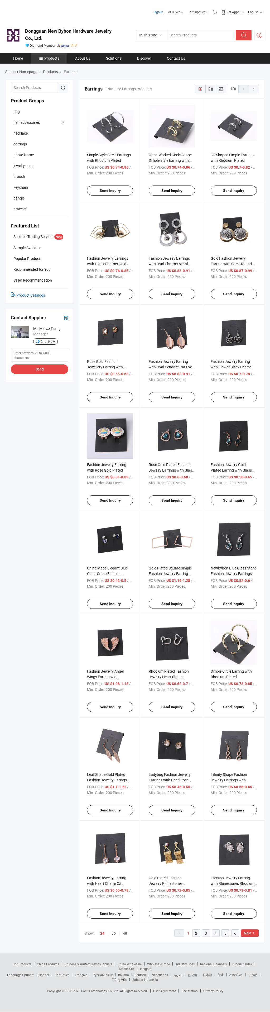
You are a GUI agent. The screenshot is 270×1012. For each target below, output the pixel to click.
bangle (19, 198)
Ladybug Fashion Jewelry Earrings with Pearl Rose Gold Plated (170, 780)
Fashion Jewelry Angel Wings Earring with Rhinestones (105, 677)
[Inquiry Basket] (215, 12)
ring (16, 111)
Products (51, 58)
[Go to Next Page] (254, 89)
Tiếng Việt (119, 979)
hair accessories (26, 122)
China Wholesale (130, 964)
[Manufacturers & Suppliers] (39, 10)
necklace (20, 133)
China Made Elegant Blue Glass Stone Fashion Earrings (107, 574)
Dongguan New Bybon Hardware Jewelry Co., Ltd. (68, 34)
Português (62, 975)
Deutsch (140, 975)
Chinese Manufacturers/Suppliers (88, 964)
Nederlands (160, 975)
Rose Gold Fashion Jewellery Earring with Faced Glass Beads (105, 367)
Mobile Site (126, 969)
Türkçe (252, 975)
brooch (19, 176)
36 (114, 933)
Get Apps (233, 12)
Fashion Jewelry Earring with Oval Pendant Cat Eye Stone (170, 367)
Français (81, 975)
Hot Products (21, 964)
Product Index (242, 964)
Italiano (123, 975)
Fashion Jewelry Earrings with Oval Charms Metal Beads (169, 264)
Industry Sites (185, 964)
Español (43, 975)
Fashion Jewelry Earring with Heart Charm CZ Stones (106, 883)
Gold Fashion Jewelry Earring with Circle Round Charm (231, 264)
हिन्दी (221, 975)
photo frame (23, 154)
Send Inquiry (110, 190)
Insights (145, 969)
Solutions (113, 58)
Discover (144, 58)
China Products (48, 964)
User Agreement (164, 991)
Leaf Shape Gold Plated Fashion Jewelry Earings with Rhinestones (107, 780)
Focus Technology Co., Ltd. (100, 991)
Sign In (158, 12)
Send (40, 369)
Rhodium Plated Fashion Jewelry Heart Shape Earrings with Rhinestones (170, 677)
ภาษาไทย (236, 975)
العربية (177, 975)
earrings (20, 143)
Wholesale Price (158, 964)
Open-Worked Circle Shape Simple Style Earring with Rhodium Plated (170, 160)
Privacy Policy (213, 991)
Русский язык (103, 975)
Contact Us (176, 58)
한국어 (192, 975)
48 (125, 933)
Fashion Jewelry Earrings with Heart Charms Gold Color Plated (107, 264)
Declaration (189, 991)
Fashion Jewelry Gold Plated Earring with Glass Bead (231, 470)
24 (102, 933)
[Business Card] (66, 317)
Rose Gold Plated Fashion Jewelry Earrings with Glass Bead (171, 470)
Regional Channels (213, 964)
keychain (20, 187)
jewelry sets (22, 165)
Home (18, 58)
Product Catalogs (30, 295)
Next (248, 932)
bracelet (20, 208)
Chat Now (48, 341)
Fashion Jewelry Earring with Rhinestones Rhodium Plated (232, 883)
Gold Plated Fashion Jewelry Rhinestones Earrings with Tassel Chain (170, 883)
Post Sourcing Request (259, 35)
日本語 (207, 975)
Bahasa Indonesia (145, 979)
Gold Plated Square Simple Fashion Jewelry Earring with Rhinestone (170, 574)
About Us (82, 58)
